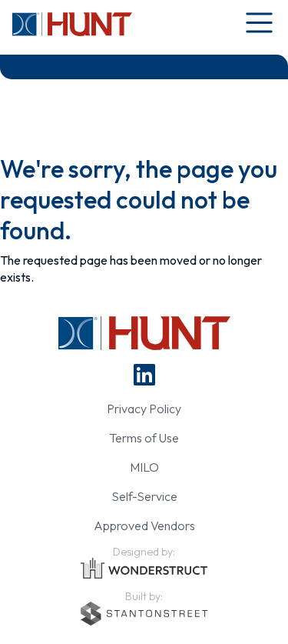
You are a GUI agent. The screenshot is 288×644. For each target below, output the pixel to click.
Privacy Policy (144, 408)
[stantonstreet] (144, 614)
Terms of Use (144, 437)
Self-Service (144, 496)
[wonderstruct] (144, 568)
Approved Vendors (144, 525)
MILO (144, 467)
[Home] (72, 24)
